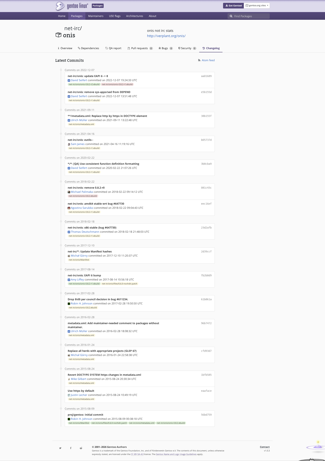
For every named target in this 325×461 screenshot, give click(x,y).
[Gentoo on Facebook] (70, 448)
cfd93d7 (206, 350)
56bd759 (206, 414)
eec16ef (206, 203)
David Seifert (79, 80)
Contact (265, 447)
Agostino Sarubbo (82, 208)
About (152, 16)
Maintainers (95, 16)
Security (187, 48)
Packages (77, 16)
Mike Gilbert (78, 379)
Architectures (134, 16)
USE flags (115, 16)
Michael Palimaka (82, 192)
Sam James (78, 144)
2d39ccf (206, 251)
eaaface (206, 390)
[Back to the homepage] (71, 6)
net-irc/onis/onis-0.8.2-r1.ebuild (117, 84)
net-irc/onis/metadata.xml (81, 124)
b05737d (206, 139)
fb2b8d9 (206, 275)
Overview (66, 48)
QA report (114, 48)
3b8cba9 (206, 163)
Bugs (166, 48)
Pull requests (141, 48)
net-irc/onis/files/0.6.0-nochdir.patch (119, 283)
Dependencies (89, 48)
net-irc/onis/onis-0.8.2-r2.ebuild (84, 84)
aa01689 (206, 76)
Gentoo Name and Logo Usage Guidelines (176, 454)
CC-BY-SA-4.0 (137, 454)
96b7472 (206, 323)
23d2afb (206, 227)
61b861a (206, 299)
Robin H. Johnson (82, 303)
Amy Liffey (77, 279)
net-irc (72, 28)
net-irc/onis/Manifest (79, 259)
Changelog (212, 48)
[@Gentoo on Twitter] (60, 448)
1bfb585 (206, 374)
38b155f (206, 115)
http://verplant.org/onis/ (166, 36)
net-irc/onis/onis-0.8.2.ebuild (83, 196)
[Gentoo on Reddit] (81, 448)
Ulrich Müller (79, 120)
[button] (233, 5)
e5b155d (206, 92)
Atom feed (208, 60)
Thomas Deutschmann (85, 231)
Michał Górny (79, 255)
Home (61, 16)
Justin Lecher (79, 395)
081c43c (206, 187)
